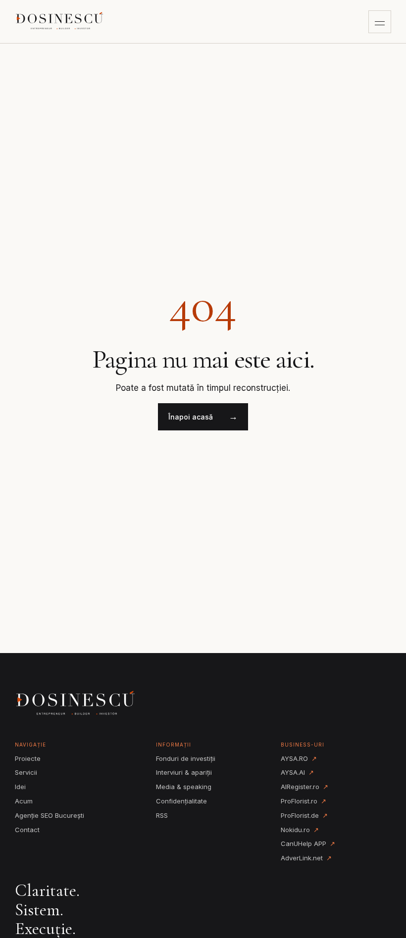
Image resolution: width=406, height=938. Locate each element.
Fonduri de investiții (185, 758)
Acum (24, 801)
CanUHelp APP (308, 843)
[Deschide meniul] (379, 21)
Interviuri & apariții (184, 772)
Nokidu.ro (300, 830)
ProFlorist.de (304, 815)
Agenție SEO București (49, 815)
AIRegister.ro (304, 787)
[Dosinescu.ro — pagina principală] (60, 22)
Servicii (26, 772)
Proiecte (28, 758)
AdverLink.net (306, 858)
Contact (27, 830)
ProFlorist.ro (303, 801)
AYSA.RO (299, 758)
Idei (20, 787)
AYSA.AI (297, 772)
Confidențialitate (181, 801)
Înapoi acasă (203, 416)
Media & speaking (183, 787)
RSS (162, 815)
